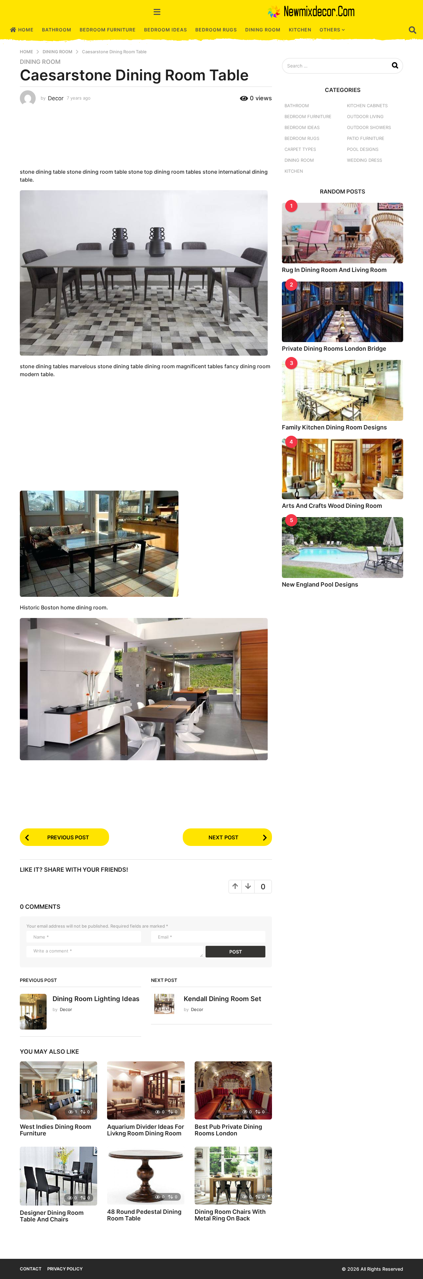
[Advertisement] (146, 135)
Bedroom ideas (165, 29)
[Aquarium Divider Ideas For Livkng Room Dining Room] (145, 1090)
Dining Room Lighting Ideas (96, 999)
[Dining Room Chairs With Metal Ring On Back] (233, 1176)
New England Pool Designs (320, 584)
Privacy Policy (65, 1268)
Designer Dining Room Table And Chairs (52, 1216)
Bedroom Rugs (216, 29)
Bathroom (56, 29)
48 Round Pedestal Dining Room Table (144, 1215)
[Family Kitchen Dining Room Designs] (342, 390)
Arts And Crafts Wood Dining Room (332, 505)
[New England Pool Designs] (342, 547)
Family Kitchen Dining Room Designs (334, 427)
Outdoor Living (365, 116)
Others (330, 29)
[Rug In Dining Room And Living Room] (342, 233)
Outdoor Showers (369, 127)
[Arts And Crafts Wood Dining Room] (342, 469)
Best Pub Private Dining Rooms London (228, 1130)
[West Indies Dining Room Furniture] (58, 1090)
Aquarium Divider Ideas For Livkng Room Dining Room (145, 1130)
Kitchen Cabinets (367, 105)
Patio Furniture (365, 138)
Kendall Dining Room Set (222, 999)
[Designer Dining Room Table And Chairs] (58, 1176)
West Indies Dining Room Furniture (55, 1130)
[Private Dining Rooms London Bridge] (342, 312)
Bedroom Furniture (108, 29)
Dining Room (263, 29)
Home (26, 29)
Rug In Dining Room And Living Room (334, 269)
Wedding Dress (364, 160)
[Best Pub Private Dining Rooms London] (233, 1090)
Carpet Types (300, 149)
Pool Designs (362, 149)
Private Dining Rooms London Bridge (334, 348)
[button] (157, 11)
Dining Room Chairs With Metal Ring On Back (230, 1215)
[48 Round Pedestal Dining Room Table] (145, 1176)
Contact (31, 1268)
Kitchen (300, 29)
